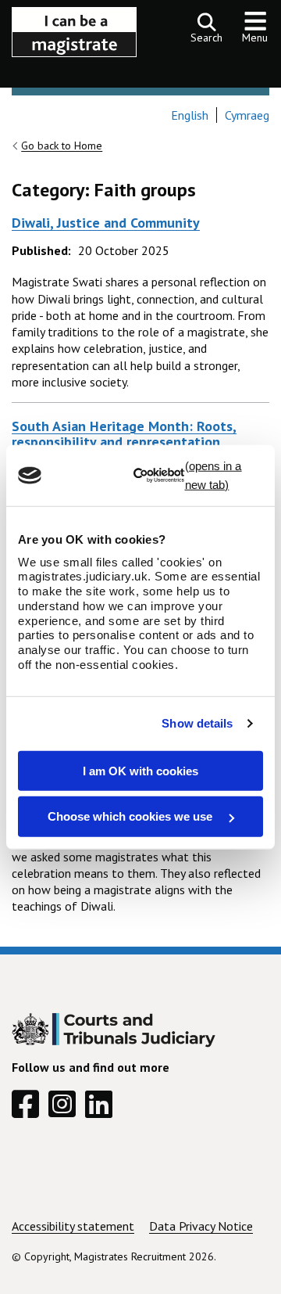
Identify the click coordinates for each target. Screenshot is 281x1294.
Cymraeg (247, 115)
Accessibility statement (73, 1226)
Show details (197, 723)
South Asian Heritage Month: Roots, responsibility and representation (124, 434)
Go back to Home (61, 145)
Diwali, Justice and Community (106, 223)
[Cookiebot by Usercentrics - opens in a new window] (198, 475)
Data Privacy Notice (201, 1226)
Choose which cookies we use (131, 816)
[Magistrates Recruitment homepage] (74, 36)
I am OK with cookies (140, 770)
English (189, 115)
